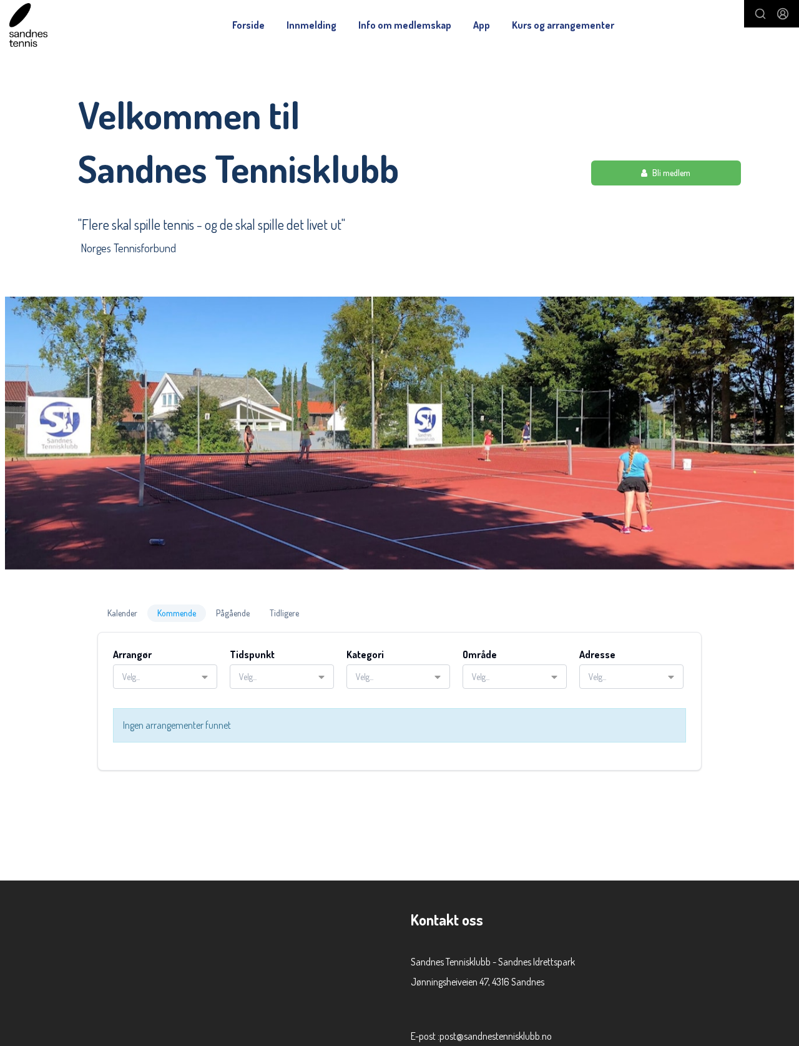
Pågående (233, 613)
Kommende (176, 613)
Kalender (122, 613)
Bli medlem (671, 172)
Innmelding (311, 25)
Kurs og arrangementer (563, 25)
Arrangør (132, 654)
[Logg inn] (783, 13)
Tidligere (284, 613)
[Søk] (760, 13)
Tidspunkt (252, 654)
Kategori (365, 654)
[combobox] (165, 676)
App (481, 25)
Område (480, 654)
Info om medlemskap (404, 25)
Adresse (597, 654)
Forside (248, 25)
